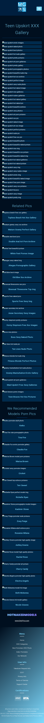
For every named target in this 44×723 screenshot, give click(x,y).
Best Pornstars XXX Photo (22, 648)
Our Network (22, 656)
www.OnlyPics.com (22, 621)
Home (22, 640)
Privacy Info (22, 676)
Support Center (22, 684)
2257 (22, 672)
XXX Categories (22, 644)
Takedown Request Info (22, 668)
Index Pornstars (22, 652)
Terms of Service (22, 680)
